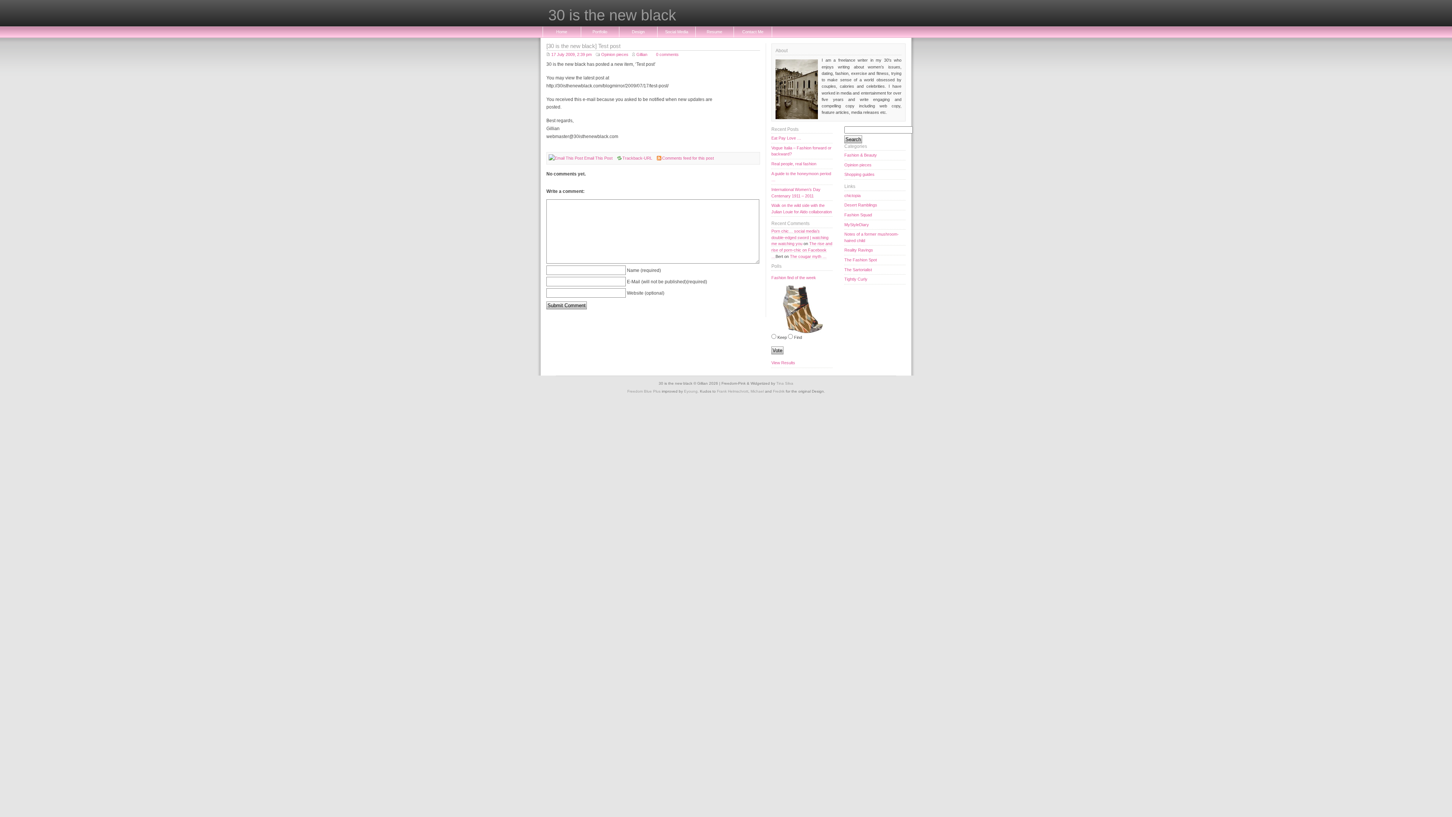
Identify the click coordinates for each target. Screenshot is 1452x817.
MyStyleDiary (856, 224)
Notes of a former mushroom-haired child (871, 237)
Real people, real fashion (793, 164)
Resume (714, 32)
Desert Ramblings (860, 205)
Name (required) (644, 270)
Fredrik (779, 391)
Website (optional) (645, 292)
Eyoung (691, 391)
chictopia (852, 195)
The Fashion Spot (860, 260)
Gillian (641, 54)
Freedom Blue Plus (644, 391)
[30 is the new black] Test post (583, 46)
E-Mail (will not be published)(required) (667, 281)
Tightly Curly (855, 279)
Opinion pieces (614, 54)
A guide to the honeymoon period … (801, 176)
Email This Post (598, 158)
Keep (782, 337)
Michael (757, 391)
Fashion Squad (858, 215)
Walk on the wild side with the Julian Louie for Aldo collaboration (801, 208)
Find (798, 337)
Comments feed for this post (688, 158)
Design (638, 32)
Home (561, 32)
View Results (783, 362)
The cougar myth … (808, 256)
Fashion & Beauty (860, 155)
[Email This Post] (566, 158)
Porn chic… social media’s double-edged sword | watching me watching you (799, 237)
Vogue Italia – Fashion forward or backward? (801, 151)
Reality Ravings (858, 250)
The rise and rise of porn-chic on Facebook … (801, 249)
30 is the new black (612, 15)
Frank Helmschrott (732, 391)
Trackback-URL (637, 158)
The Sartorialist (858, 269)
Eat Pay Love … (786, 138)
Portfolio (600, 32)
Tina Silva (784, 383)
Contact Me (752, 32)
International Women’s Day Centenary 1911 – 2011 (796, 192)
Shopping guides (859, 174)
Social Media (676, 32)
